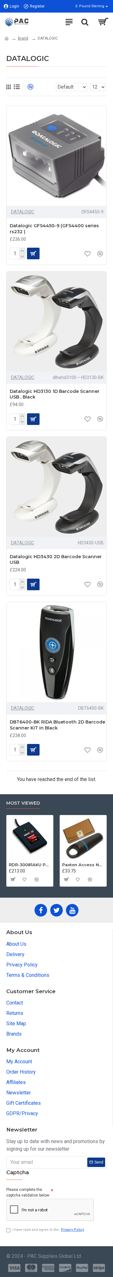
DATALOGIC (22, 211)
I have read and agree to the (48, 1230)
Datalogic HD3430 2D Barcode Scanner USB (56, 559)
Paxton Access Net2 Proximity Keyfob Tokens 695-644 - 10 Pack (83, 864)
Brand (23, 38)
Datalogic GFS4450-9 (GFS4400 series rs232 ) (54, 228)
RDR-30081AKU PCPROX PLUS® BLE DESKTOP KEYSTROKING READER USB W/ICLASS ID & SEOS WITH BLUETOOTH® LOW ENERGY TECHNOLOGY (30, 864)
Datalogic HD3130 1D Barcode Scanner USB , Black (55, 394)
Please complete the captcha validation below (27, 1192)
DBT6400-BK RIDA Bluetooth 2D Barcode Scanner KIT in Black (57, 724)
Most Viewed (23, 803)
